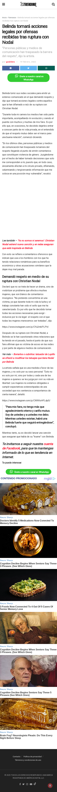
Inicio (4, 18)
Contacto (16, 756)
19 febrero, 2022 (28, 62)
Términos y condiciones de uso (28, 760)
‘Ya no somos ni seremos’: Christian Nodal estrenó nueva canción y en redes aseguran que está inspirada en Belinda (28, 244)
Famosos (12, 18)
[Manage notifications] (50, 785)
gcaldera (10, 62)
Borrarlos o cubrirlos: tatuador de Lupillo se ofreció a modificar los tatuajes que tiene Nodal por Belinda (28, 358)
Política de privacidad (33, 756)
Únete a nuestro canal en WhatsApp (31, 472)
